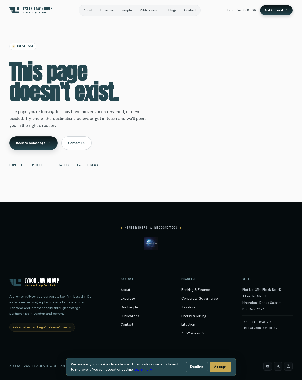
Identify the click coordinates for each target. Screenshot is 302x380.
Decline (196, 366)
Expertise (107, 10)
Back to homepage (30, 143)
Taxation (188, 307)
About (88, 10)
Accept (220, 366)
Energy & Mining (193, 316)
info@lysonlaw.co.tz (260, 328)
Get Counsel (274, 10)
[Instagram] (288, 366)
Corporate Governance (199, 298)
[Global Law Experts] (151, 243)
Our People (129, 307)
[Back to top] (291, 371)
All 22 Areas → (192, 333)
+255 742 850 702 (242, 10)
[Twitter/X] (278, 366)
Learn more (143, 369)
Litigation (188, 324)
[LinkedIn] (267, 366)
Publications (148, 10)
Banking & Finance (195, 289)
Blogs (172, 10)
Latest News (87, 165)
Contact (190, 10)
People (127, 10)
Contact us (76, 143)
